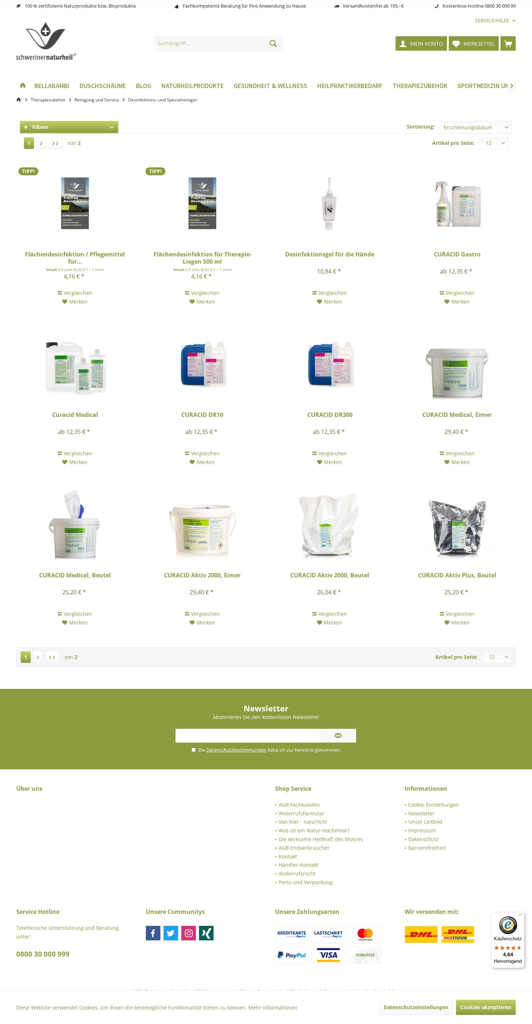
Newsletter (421, 813)
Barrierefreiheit (427, 847)
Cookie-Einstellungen (433, 804)
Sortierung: (421, 126)
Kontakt (288, 856)
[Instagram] (188, 933)
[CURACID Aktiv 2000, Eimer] (202, 524)
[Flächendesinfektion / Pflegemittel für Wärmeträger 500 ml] (75, 203)
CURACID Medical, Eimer (457, 415)
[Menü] (520, 916)
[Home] (22, 86)
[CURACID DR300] (329, 364)
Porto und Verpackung (306, 882)
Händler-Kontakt (298, 864)
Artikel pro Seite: (453, 142)
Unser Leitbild (425, 821)
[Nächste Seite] (41, 143)
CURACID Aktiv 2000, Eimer (202, 575)
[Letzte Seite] (55, 143)
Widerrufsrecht (297, 873)
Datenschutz (423, 839)
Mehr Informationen (272, 1007)
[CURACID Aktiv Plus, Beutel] (457, 524)
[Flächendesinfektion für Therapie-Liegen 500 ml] (202, 203)
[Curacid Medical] (75, 364)
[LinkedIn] (206, 933)
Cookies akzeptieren (485, 1007)
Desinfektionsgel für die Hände (329, 254)
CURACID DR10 (202, 415)
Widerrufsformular (301, 813)
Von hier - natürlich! (303, 821)
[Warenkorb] (508, 43)
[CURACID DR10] (202, 364)
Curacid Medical (75, 415)
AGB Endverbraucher (304, 847)
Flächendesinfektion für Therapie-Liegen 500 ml (202, 258)
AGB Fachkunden (299, 804)
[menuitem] (492, 20)
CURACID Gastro (457, 254)
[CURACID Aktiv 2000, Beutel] (329, 524)
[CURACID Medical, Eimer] (457, 364)
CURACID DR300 (329, 415)
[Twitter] (171, 933)
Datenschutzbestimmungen (236, 750)
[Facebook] (153, 933)
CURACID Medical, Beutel (75, 575)
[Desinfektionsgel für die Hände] (329, 203)
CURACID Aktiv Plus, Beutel (457, 575)
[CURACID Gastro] (457, 203)
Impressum (422, 830)
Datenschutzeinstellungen (416, 1007)
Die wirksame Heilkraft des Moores (321, 839)
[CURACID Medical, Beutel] (75, 524)
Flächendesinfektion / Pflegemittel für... (75, 258)
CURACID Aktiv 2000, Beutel (329, 575)
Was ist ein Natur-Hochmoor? (314, 830)
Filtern (39, 127)
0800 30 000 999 (42, 954)
